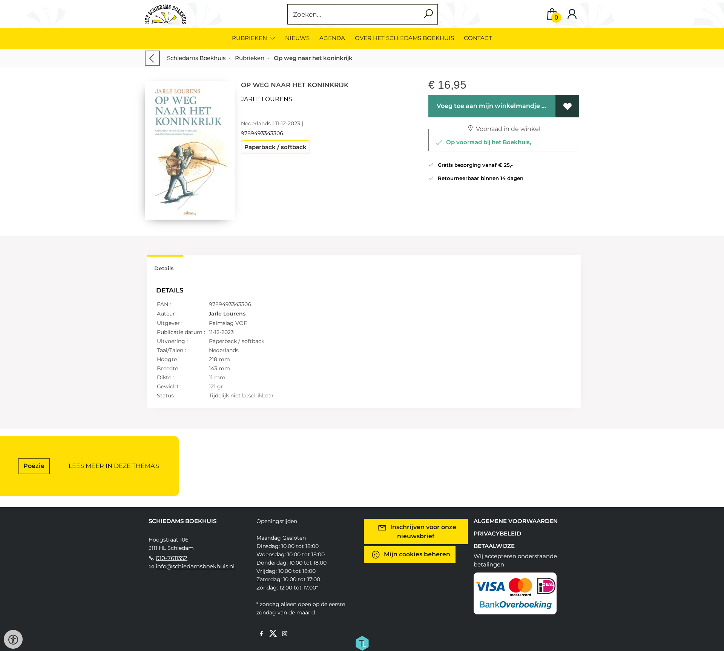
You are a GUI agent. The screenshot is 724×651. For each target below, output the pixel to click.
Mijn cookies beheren (416, 554)
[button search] (428, 14)
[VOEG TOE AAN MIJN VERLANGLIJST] (567, 106)
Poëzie (33, 465)
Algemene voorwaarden (516, 521)
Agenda (332, 38)
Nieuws (297, 38)
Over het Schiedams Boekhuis (404, 38)
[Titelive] (362, 642)
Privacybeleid (497, 533)
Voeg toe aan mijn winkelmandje (487, 105)
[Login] (572, 14)
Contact (478, 38)
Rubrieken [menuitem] (250, 38)
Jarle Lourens (266, 99)
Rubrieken (249, 58)
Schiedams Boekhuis (196, 58)
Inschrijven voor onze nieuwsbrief (422, 531)
